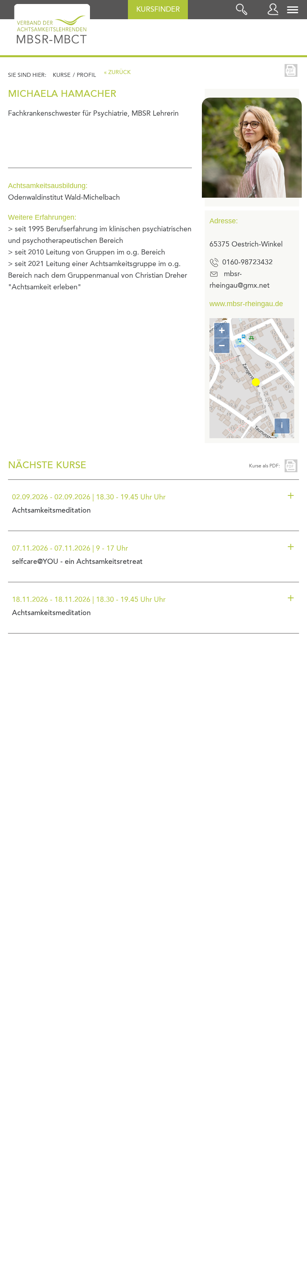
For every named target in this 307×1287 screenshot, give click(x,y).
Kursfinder (158, 9)
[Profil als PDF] (291, 70)
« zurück (117, 72)
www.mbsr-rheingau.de (246, 304)
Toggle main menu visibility (293, 9)
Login (275, 9)
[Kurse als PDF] (291, 465)
